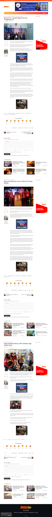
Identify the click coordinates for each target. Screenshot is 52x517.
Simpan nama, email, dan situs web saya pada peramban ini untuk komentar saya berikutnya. (13, 313)
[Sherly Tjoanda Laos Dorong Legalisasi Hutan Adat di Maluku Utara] (31, 333)
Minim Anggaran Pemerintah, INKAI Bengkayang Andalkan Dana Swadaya (40, 170)
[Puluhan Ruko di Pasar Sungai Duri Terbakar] (31, 164)
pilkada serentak (13, 114)
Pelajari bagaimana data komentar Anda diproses (23, 155)
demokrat (17, 113)
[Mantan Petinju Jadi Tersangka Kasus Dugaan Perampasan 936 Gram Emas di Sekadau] (31, 496)
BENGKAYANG (6, 16)
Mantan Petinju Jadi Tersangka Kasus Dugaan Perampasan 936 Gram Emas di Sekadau (41, 494)
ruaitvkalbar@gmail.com (12, 0)
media (19, 439)
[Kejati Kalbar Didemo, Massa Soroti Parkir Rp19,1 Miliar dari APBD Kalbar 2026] (6, 218)
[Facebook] (5, 43)
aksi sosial (9, 439)
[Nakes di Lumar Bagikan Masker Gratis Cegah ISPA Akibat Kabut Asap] (6, 51)
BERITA (10, 16)
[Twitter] (45, 0)
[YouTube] (47, 0)
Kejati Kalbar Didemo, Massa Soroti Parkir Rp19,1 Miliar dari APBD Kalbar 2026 (6, 222)
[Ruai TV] (7, 6)
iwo (12, 439)
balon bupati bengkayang (11, 113)
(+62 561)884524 (6, 0)
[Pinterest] (5, 45)
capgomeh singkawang (11, 275)
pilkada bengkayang (28, 113)
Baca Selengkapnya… (22, 165)
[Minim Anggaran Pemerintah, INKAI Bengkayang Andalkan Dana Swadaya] (31, 171)
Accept (9, 515)
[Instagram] (46, 0)
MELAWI (12, 504)
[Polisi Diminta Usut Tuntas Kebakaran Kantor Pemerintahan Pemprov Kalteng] (8, 164)
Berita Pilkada (14, 16)
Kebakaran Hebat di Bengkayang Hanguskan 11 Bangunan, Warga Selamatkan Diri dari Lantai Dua (19, 170)
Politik (22, 16)
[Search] (46, 13)
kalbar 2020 (22, 113)
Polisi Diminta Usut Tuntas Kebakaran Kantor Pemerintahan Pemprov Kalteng (19, 162)
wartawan (22, 439)
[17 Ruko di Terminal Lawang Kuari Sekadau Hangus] (8, 496)
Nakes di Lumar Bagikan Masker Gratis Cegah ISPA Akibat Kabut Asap (6, 55)
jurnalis (16, 439)
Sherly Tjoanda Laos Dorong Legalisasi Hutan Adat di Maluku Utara (41, 332)
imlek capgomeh (17, 275)
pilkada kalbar (7, 114)
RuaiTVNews (6, 21)
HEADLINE (18, 16)
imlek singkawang (24, 275)
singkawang (29, 275)
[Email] (7, 45)
